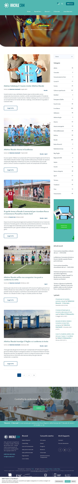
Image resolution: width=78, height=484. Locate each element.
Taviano (56, 180)
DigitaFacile (25, 455)
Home (26, 29)
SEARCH (72, 56)
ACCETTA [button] (68, 481)
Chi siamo (43, 440)
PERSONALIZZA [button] (59, 481)
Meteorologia (57, 117)
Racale (45, 90)
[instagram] (69, 450)
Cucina (56, 86)
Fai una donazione (63, 443)
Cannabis (56, 72)
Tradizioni (56, 184)
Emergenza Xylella (59, 99)
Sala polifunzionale (27, 452)
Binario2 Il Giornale (36, 29)
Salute (55, 162)
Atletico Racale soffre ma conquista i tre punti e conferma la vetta (23, 278)
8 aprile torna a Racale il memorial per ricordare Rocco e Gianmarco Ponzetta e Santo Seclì (26, 212)
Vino (55, 189)
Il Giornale (43, 452)
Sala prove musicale (27, 449)
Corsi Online (25, 458)
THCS (32, 469)
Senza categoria (58, 171)
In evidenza (57, 108)
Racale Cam (12, 217)
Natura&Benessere (59, 131)
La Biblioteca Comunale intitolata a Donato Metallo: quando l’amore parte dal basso (64, 259)
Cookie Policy (56, 469)
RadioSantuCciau (58, 149)
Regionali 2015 (58, 158)
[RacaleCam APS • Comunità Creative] (14, 5)
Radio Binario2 (58, 144)
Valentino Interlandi (14, 89)
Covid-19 (56, 81)
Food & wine (57, 104)
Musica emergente (59, 126)
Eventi (42, 443)
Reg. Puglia (57, 153)
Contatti (60, 440)
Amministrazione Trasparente (45, 456)
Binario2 (42, 449)
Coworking (25, 443)
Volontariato (57, 193)
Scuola (55, 166)
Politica (56, 135)
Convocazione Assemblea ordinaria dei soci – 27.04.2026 (63, 252)
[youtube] (65, 450)
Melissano (56, 113)
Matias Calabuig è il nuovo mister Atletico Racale (24, 86)
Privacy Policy (49, 469)
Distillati (56, 95)
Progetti (42, 446)
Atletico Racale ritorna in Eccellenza (18, 149)
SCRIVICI (39, 408)
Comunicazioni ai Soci (60, 77)
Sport (45, 154)
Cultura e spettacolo (59, 90)
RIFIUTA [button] (73, 481)
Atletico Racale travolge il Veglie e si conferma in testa (26, 341)
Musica (56, 122)
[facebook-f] (60, 450)
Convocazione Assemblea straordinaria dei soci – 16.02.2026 (64, 266)
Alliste (55, 68)
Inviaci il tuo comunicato (64, 226)
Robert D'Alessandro (67, 314)
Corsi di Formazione (27, 446)
